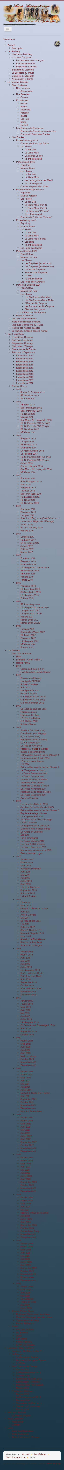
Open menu (9, 38)
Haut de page (54, 1463)
